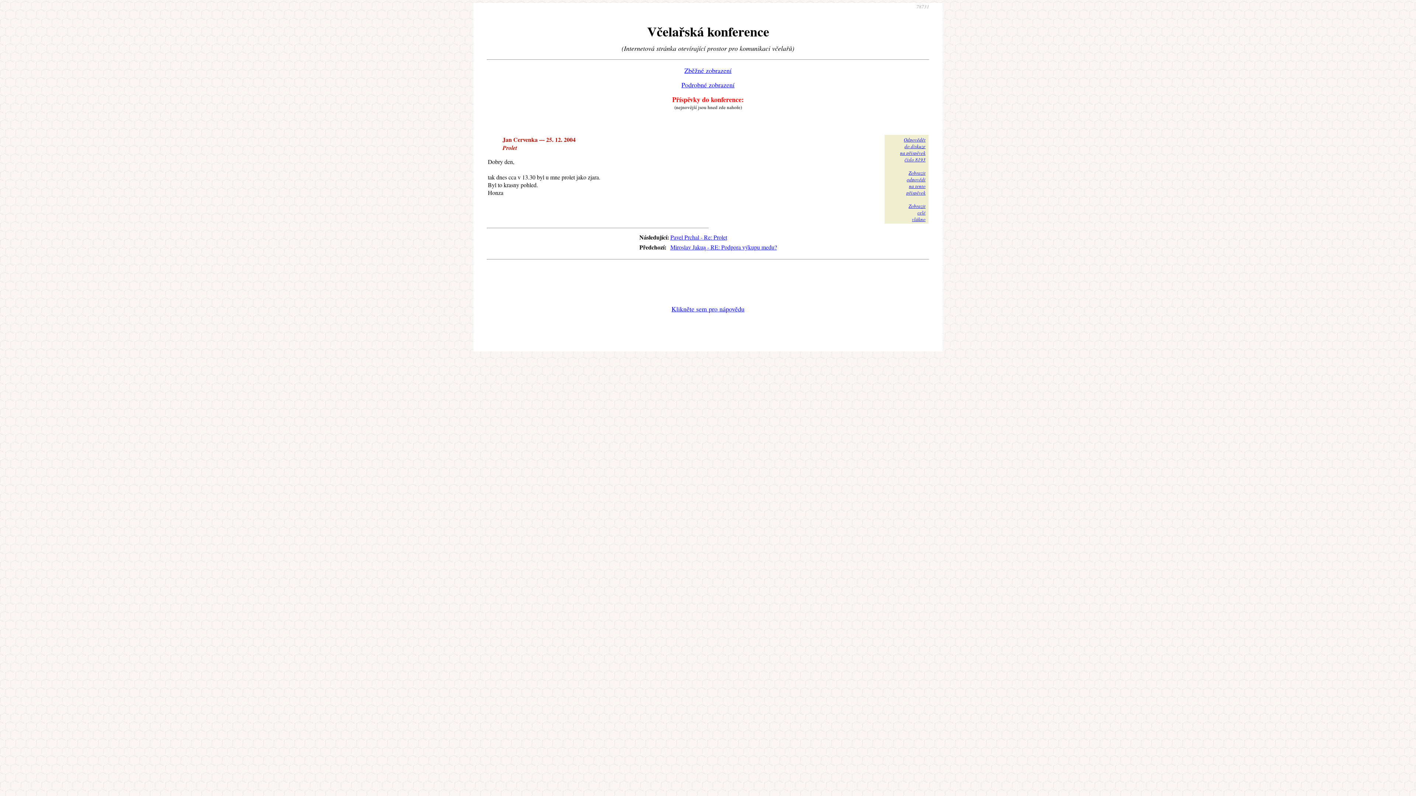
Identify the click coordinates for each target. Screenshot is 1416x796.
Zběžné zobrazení (708, 70)
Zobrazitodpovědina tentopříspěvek (916, 183)
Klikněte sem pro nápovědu (708, 308)
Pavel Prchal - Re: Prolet (698, 237)
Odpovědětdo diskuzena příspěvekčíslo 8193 (913, 149)
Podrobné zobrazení (708, 84)
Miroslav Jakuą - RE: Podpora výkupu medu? (723, 247)
